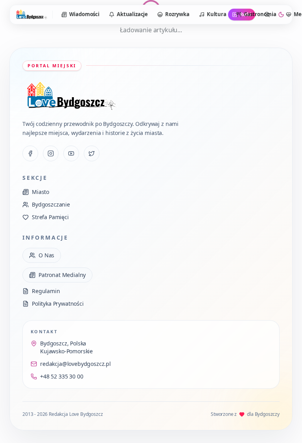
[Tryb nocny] (281, 14)
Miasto (40, 192)
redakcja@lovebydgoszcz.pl (75, 363)
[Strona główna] (31, 14)
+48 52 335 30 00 (61, 376)
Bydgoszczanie (51, 204)
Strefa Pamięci (50, 217)
